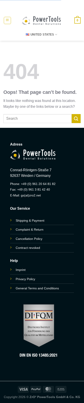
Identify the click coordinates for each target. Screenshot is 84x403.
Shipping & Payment (30, 220)
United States (42, 34)
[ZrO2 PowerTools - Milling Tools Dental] (41, 20)
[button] (7, 20)
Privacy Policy (25, 279)
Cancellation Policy (29, 239)
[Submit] (76, 118)
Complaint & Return (29, 229)
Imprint (21, 270)
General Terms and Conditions (37, 288)
